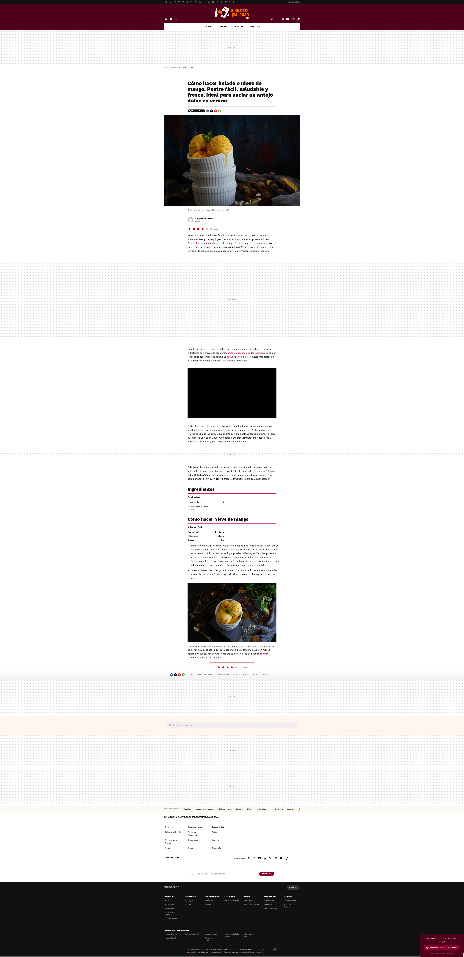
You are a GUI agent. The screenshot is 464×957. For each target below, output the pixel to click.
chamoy (264, 653)
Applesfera (169, 908)
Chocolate (216, 848)
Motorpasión (249, 901)
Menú (165, 19)
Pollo (167, 848)
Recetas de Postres (222, 675)
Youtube (288, 19)
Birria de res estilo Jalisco (257, 809)
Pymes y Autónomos (288, 905)
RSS (270, 858)
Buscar (176, 19)
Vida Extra (189, 904)
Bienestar (215, 840)
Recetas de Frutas (204, 675)
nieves (247, 675)
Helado (238, 675)
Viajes (208, 26)
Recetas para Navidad (171, 841)
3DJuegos (189, 901)
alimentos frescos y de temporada (244, 352)
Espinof (208, 904)
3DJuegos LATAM (192, 934)
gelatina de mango (188, 67)
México (257, 675)
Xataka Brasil (170, 938)
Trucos (222, 26)
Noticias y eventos (196, 827)
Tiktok (298, 19)
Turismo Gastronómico (195, 833)
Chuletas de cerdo (225, 809)
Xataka (168, 901)
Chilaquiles (186, 809)
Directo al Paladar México (232, 935)
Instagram (282, 19)
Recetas (238, 26)
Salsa (190, 848)
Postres (255, 26)
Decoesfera (268, 904)
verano (212, 426)
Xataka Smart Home (170, 913)
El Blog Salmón (290, 901)
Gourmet (169, 827)
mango (267, 675)
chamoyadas (202, 243)
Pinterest (272, 19)
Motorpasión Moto (251, 904)
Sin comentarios (197, 111)
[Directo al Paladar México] (232, 13)
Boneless (240, 809)
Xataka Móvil (170, 904)
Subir (291, 887)
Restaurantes (217, 827)
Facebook (277, 19)
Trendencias (269, 901)
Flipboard (215, 110)
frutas (230, 356)
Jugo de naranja (277, 809)
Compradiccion (270, 908)
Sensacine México (212, 934)
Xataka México (171, 934)
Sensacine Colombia (209, 939)
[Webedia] (171, 886)
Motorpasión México (249, 935)
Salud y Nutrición (173, 832)
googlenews (293, 19)
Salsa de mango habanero (205, 809)
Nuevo (171, 19)
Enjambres (193, 840)
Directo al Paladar (232, 901)
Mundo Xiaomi (171, 918)
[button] (205, 218)
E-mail (219, 110)
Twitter (211, 110)
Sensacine (209, 901)
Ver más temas (172, 858)
